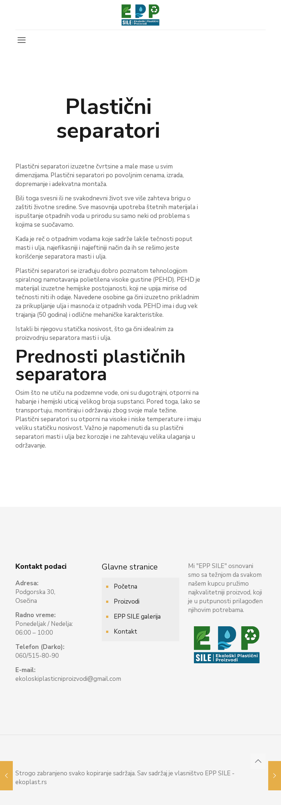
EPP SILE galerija (137, 616)
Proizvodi (126, 601)
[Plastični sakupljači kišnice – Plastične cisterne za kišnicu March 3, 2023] (6, 775)
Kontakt (125, 631)
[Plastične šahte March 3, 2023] (274, 775)
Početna (125, 586)
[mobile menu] (21, 40)
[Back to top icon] (258, 761)
